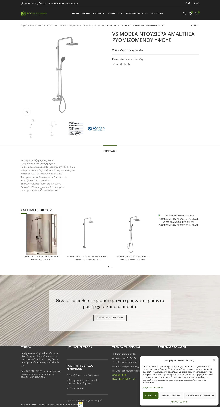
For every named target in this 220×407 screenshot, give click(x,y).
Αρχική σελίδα (27, 25)
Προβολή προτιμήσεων (200, 395)
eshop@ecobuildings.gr (133, 370)
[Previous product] (191, 25)
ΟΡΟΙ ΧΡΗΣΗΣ (119, 375)
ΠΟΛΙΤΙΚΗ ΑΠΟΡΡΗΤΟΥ (123, 378)
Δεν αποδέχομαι (171, 395)
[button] (214, 360)
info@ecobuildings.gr (67, 3)
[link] (80, 404)
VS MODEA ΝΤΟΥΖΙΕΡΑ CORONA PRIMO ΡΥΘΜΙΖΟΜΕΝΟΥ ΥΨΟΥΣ (87, 258)
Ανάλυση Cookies (75, 388)
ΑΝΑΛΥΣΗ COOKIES (179, 402)
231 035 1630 (46, 3)
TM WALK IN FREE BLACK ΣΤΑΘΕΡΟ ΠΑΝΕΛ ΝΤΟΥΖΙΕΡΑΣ (41, 258)
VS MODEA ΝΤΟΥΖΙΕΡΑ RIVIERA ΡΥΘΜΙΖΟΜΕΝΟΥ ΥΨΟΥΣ (133, 258)
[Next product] (197, 25)
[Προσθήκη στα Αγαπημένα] (49, 218)
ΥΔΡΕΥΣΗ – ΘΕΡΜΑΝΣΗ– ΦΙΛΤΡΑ (51, 25)
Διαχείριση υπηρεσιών (153, 387)
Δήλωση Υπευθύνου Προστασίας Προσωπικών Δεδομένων (83, 382)
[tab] (110, 149)
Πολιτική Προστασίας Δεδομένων (83, 375)
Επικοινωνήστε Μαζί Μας (110, 317)
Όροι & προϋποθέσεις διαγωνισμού (84, 400)
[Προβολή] (27, 112)
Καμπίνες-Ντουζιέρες (94, 25)
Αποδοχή (150, 395)
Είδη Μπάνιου (75, 25)
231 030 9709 (30, 3)
